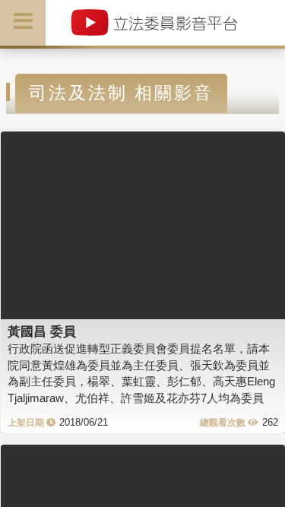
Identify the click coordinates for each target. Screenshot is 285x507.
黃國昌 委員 (42, 331)
